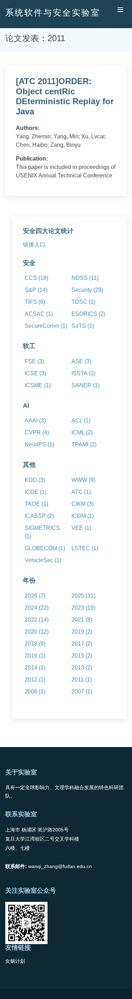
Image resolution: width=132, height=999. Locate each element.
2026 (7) (35, 596)
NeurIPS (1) (39, 444)
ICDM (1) (82, 516)
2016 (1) (35, 656)
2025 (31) (83, 596)
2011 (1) (81, 680)
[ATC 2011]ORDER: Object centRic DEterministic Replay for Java (65, 96)
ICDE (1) (35, 492)
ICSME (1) (38, 385)
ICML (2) (82, 432)
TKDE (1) (36, 504)
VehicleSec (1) (43, 560)
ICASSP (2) (39, 516)
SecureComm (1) (46, 326)
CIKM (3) (82, 504)
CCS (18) (36, 278)
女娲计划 (15, 961)
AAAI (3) (35, 420)
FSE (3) (34, 361)
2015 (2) (81, 656)
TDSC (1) (83, 302)
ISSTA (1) (83, 373)
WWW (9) (83, 480)
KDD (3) (35, 480)
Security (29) (87, 290)
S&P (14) (36, 290)
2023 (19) (83, 608)
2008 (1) (35, 692)
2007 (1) (81, 692)
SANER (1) (85, 385)
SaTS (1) (82, 326)
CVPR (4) (37, 432)
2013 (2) (81, 668)
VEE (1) (81, 528)
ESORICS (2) (88, 314)
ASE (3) (81, 361)
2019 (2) (81, 632)
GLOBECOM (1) (45, 548)
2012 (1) (35, 680)
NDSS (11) (85, 278)
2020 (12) (37, 632)
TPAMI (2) (83, 444)
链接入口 (34, 244)
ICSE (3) (35, 373)
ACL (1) (80, 420)
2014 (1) (35, 668)
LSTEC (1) (84, 548)
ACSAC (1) (39, 314)
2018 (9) (35, 644)
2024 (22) (37, 608)
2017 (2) (81, 644)
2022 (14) (37, 620)
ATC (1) (81, 492)
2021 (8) (81, 620)
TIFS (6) (35, 302)
